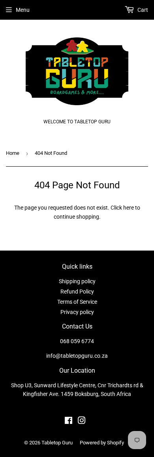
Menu (23, 10)
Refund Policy (77, 291)
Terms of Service (77, 302)
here (128, 207)
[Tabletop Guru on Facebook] (68, 421)
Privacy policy (77, 312)
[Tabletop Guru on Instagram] (82, 421)
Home (12, 153)
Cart (142, 10)
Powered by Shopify (102, 443)
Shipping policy (77, 281)
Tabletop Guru (57, 443)
